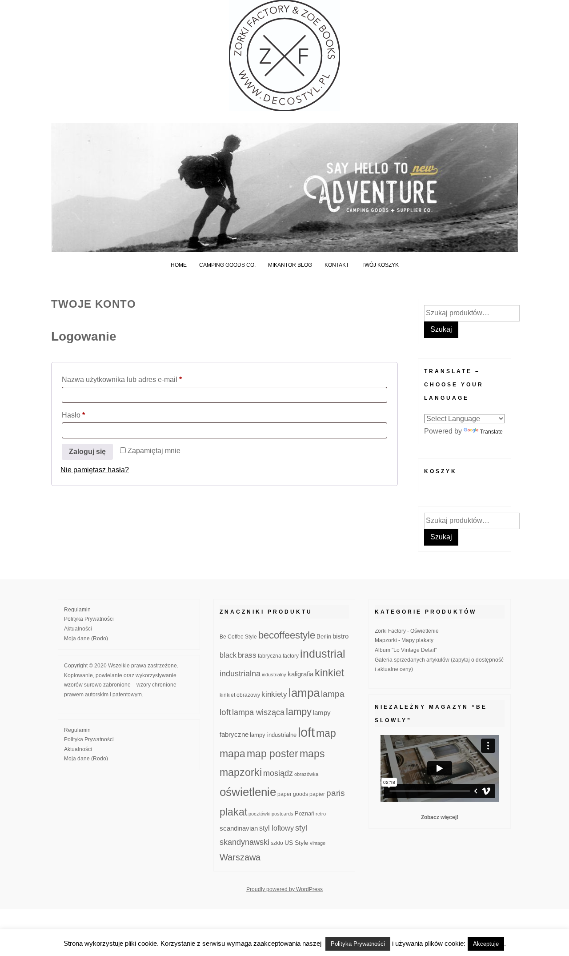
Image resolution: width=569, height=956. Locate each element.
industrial (322, 653)
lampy (299, 711)
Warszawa (240, 857)
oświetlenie (248, 792)
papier (317, 794)
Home (179, 265)
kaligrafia (300, 674)
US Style (296, 842)
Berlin (324, 637)
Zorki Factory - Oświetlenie (407, 631)
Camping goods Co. (227, 265)
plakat (233, 812)
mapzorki (241, 772)
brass (247, 655)
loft (306, 732)
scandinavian (239, 828)
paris (335, 793)
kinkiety (274, 694)
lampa (304, 693)
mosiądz (278, 773)
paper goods (292, 794)
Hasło (91, 415)
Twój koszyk (380, 265)
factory (291, 656)
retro (321, 813)
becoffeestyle (286, 635)
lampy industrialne (273, 735)
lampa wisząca (258, 712)
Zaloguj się (87, 451)
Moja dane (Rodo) (86, 638)
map (326, 733)
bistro (341, 636)
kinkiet (329, 673)
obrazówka (306, 774)
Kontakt (337, 265)
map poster (272, 753)
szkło (277, 843)
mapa (232, 753)
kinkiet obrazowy (240, 695)
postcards (282, 813)
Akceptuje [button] (486, 943)
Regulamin (77, 610)
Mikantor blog (290, 265)
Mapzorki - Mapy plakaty (404, 640)
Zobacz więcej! (439, 817)
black (228, 655)
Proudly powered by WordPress (284, 889)
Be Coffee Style (238, 636)
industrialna (240, 673)
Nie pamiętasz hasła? (94, 470)
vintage (317, 843)
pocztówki (259, 813)
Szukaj (441, 329)
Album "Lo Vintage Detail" (406, 650)
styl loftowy (276, 828)
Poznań (304, 814)
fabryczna (269, 656)
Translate (491, 432)
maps (312, 753)
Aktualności (78, 629)
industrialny (274, 674)
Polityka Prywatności (89, 619)
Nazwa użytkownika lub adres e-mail (139, 379)
